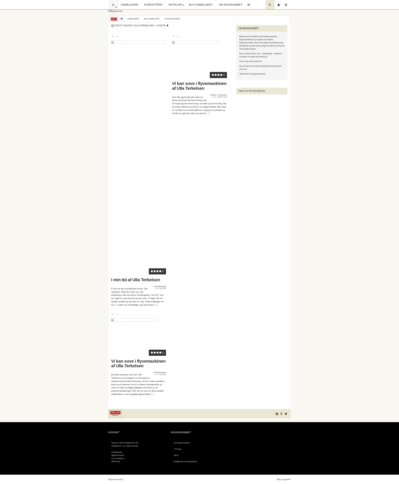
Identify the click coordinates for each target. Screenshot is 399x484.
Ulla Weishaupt (160, 286)
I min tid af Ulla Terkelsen (135, 280)
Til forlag (177, 449)
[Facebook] (281, 413)
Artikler (175, 4)
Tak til (176, 455)
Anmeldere (129, 4)
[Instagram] (276, 413)
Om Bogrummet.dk (182, 442)
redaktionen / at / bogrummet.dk (124, 445)
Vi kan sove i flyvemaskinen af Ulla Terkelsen (199, 86)
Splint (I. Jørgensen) (219, 95)
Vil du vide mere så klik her (250, 61)
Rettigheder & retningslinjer (185, 461)
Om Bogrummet (231, 4)
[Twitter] (286, 413)
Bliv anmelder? (201, 4)
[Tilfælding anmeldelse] (248, 4)
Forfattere (153, 4)
